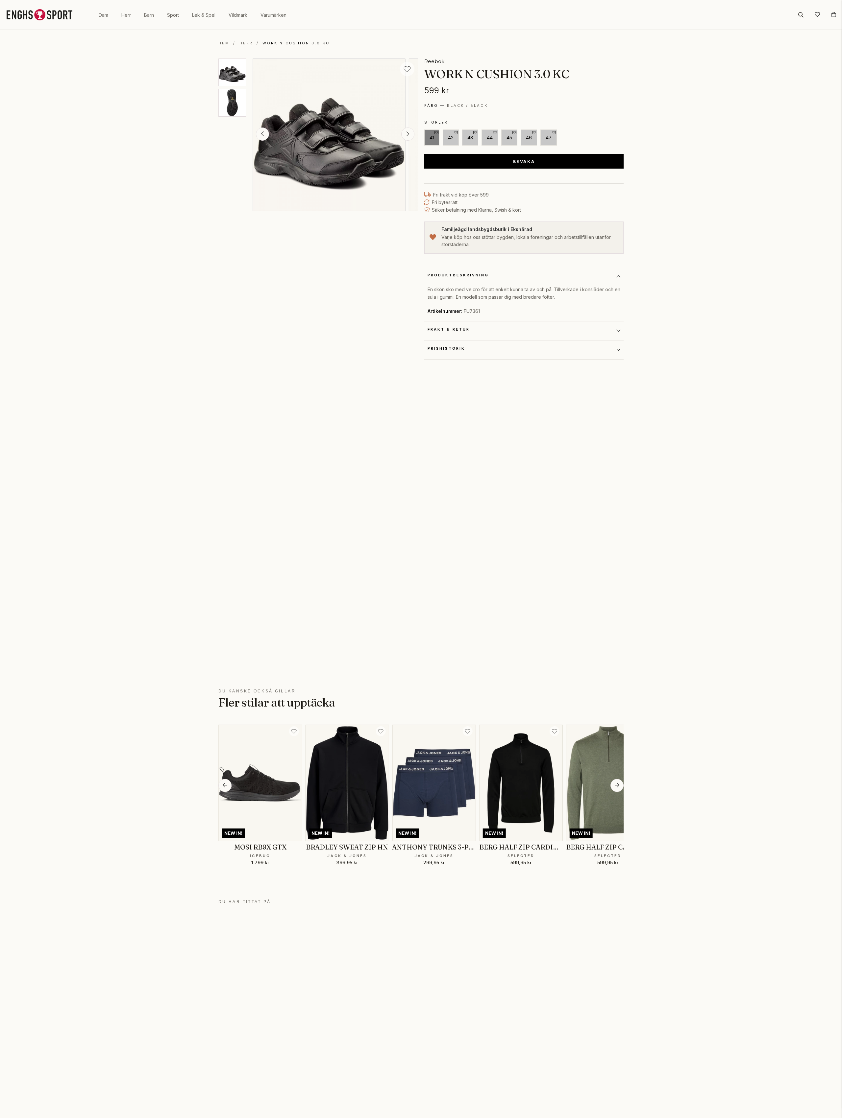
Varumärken (273, 15)
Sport (173, 15)
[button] (262, 134)
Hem (224, 43)
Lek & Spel (203, 15)
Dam (103, 15)
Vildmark (238, 15)
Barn (149, 15)
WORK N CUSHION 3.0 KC (296, 43)
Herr (126, 15)
